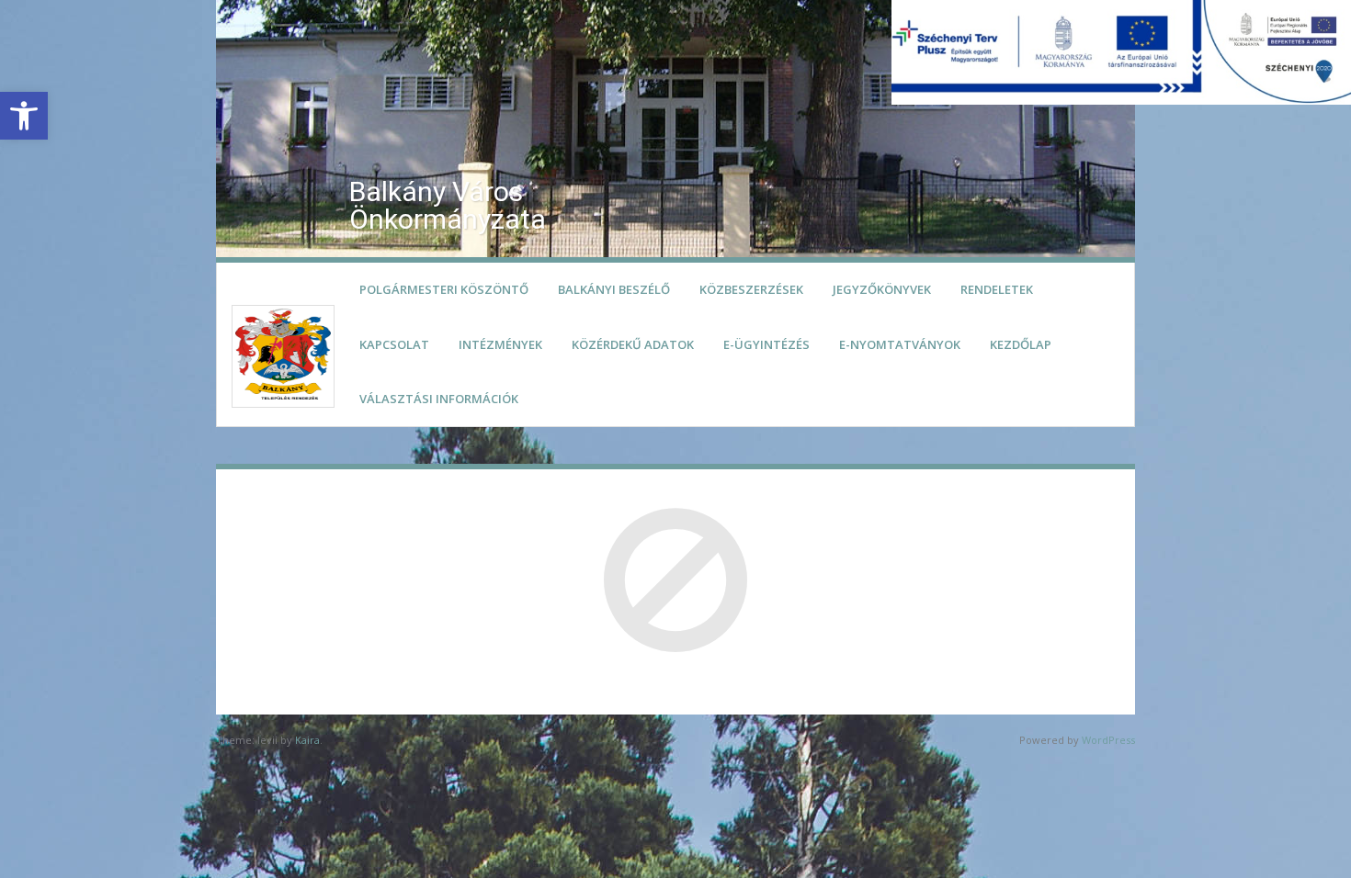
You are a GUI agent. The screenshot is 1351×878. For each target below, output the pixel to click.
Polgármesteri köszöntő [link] (443, 289)
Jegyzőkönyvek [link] (882, 289)
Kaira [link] (307, 740)
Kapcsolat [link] (394, 344)
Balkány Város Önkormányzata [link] (447, 205)
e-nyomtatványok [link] (899, 344)
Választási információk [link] (438, 398)
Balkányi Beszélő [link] (614, 289)
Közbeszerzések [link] (751, 289)
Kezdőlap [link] (1020, 344)
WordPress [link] (1108, 740)
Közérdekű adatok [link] (633, 344)
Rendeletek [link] (996, 289)
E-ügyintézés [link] (766, 344)
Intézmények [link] (500, 344)
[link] (24, 116)
